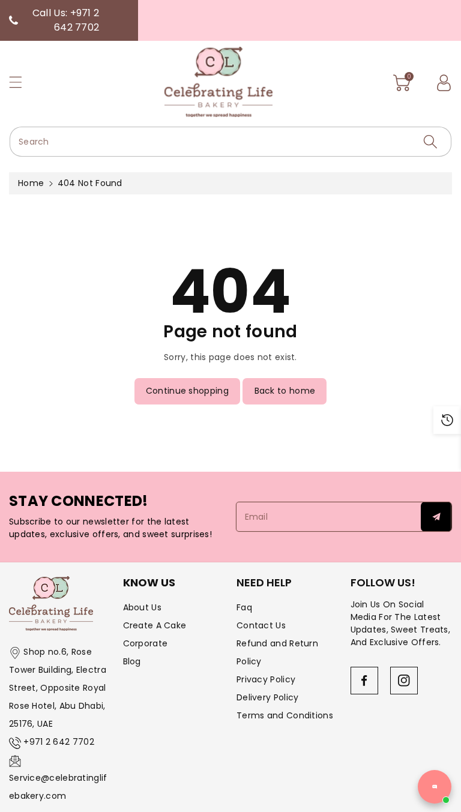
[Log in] (443, 83)
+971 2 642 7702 (58, 742)
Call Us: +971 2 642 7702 (65, 20)
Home (31, 183)
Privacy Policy (266, 679)
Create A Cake (155, 625)
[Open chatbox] (434, 787)
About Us (142, 607)
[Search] (430, 142)
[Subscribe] (436, 517)
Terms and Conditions (285, 715)
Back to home (285, 391)
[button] (21, 81)
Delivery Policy (268, 697)
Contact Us (261, 625)
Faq (244, 607)
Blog (132, 661)
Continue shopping (187, 391)
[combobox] (230, 142)
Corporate (145, 643)
